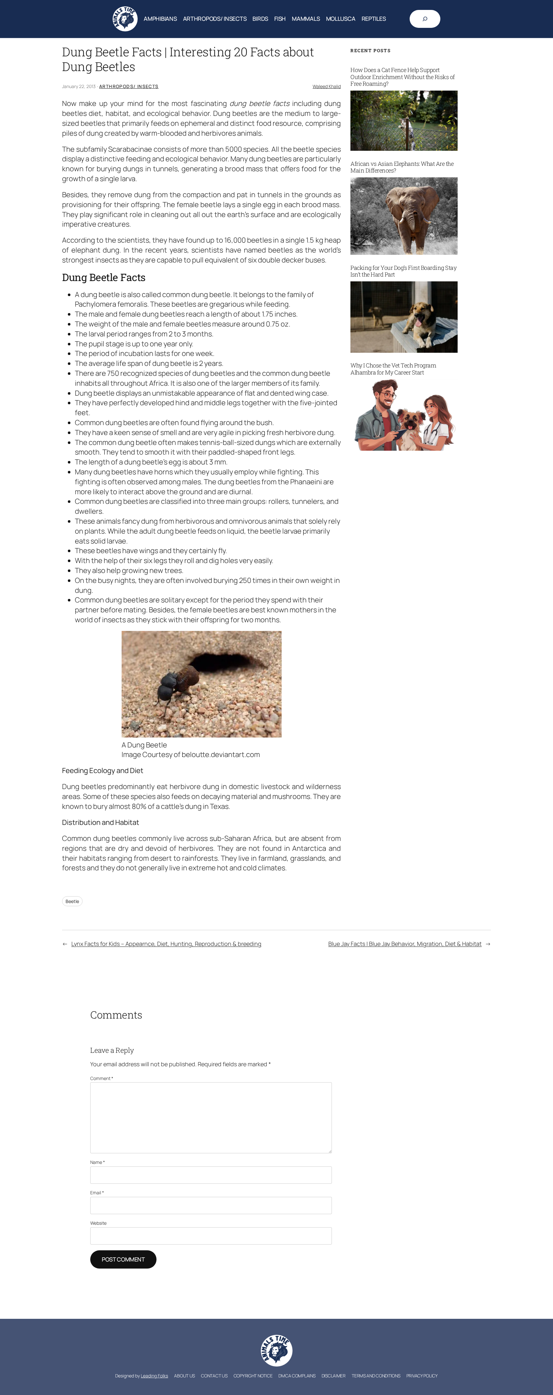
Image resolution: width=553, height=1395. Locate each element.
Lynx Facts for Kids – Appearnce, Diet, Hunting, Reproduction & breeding (166, 943)
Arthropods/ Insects (129, 86)
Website (98, 1223)
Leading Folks (154, 1376)
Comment (101, 1078)
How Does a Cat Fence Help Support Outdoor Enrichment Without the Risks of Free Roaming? (402, 77)
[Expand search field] (425, 19)
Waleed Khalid (327, 86)
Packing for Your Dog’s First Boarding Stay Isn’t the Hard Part (403, 271)
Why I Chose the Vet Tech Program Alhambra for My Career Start (393, 369)
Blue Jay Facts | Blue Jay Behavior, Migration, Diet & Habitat (405, 943)
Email (97, 1192)
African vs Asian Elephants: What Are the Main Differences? (401, 167)
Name (97, 1162)
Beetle (72, 901)
